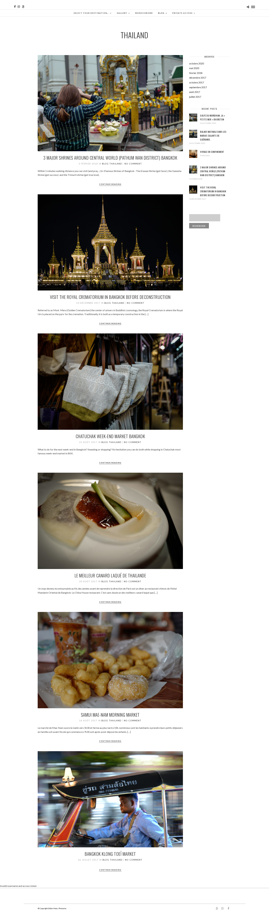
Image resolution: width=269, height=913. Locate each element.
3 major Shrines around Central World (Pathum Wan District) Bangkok (110, 158)
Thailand (115, 163)
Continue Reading (110, 184)
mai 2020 (194, 68)
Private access (182, 13)
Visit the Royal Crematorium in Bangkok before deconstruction (110, 297)
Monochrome (144, 13)
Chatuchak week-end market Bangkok (110, 436)
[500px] (23, 6)
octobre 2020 (196, 63)
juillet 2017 (195, 96)
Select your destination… (91, 13)
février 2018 (195, 72)
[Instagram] (19, 6)
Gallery (122, 13)
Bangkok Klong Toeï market (110, 854)
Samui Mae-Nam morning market (110, 715)
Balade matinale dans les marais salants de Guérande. (213, 135)
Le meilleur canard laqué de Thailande (110, 575)
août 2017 (194, 91)
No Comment (133, 163)
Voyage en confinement (212, 151)
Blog (161, 13)
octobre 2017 (196, 82)
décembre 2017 (197, 77)
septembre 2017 (198, 87)
